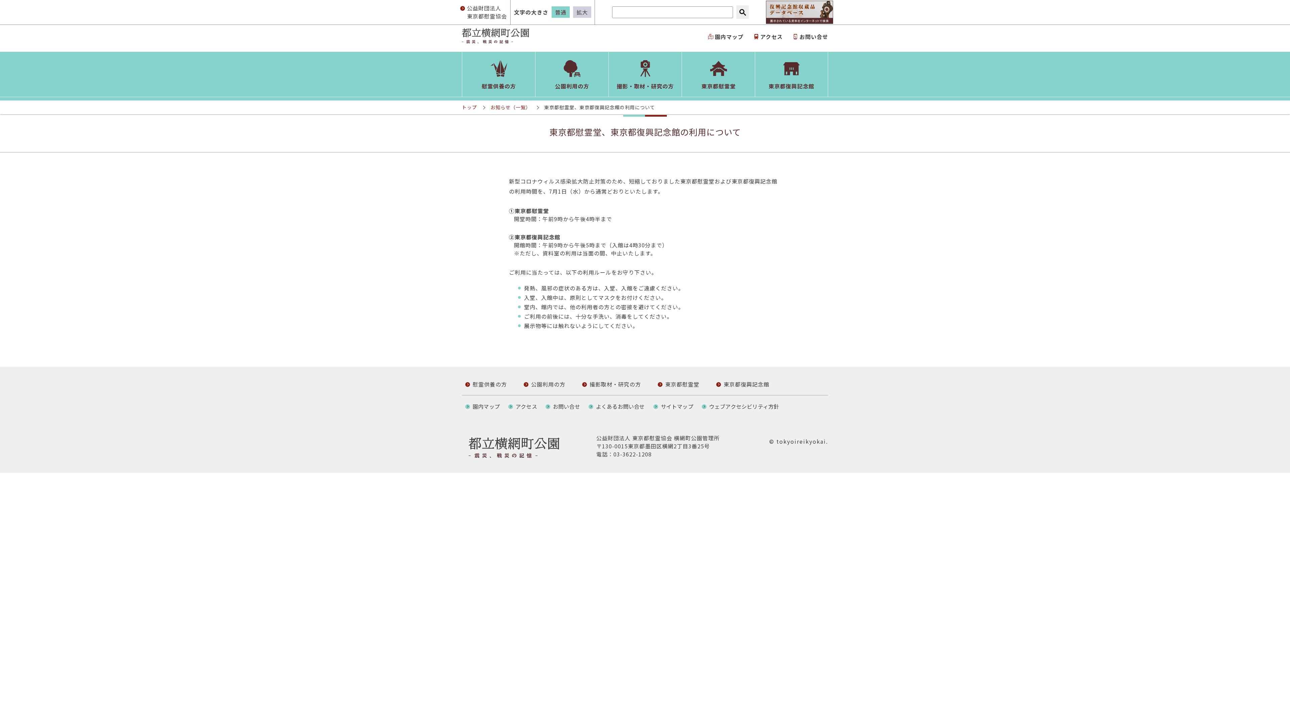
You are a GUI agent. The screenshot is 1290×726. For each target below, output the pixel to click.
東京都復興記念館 (746, 384)
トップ (469, 107)
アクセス (771, 37)
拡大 (582, 12)
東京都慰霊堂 (682, 384)
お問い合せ (814, 37)
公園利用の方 (548, 384)
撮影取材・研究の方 (615, 384)
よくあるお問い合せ (620, 406)
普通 (560, 12)
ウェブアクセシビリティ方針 (744, 406)
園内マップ (729, 37)
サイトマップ (677, 406)
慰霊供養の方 (490, 384)
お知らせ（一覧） (510, 107)
